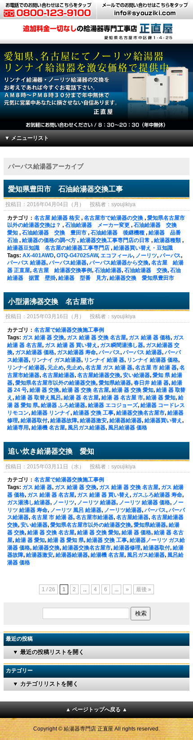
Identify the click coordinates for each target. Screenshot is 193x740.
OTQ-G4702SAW (77, 255)
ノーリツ (146, 255)
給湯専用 (18, 427)
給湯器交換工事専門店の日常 (115, 240)
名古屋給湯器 (58, 375)
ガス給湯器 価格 (34, 352)
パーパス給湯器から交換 (119, 263)
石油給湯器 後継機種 (118, 232)
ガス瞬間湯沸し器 (121, 345)
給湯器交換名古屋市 (140, 413)
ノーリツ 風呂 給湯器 (75, 510)
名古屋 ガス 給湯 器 (108, 367)
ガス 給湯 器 (37, 487)
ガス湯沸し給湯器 (28, 502)
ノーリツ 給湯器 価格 (144, 502)
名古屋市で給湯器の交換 (113, 218)
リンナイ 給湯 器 (104, 360)
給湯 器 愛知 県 (66, 540)
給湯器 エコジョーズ (113, 405)
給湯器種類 (167, 240)
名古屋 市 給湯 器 (156, 367)
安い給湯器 (136, 375)
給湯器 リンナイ (50, 413)
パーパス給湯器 (68, 263)
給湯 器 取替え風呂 (38, 397)
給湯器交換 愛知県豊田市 (142, 278)
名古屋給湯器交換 (98, 375)
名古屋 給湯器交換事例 (62, 270)
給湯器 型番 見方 (82, 278)
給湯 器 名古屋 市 (122, 397)
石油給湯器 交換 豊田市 (54, 232)
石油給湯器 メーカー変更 (97, 225)
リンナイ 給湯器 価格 (152, 360)
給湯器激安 (93, 420)
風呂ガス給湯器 (86, 427)
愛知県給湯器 (115, 383)
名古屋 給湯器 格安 (57, 218)
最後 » (143, 589)
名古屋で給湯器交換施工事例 (69, 330)
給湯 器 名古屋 (81, 397)
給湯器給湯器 (126, 420)
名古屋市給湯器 (95, 517)
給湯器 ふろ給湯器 (63, 405)
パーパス (170, 255)
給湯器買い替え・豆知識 (143, 248)
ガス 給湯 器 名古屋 (51, 495)
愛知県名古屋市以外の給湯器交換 (55, 383)
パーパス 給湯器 (26, 263)
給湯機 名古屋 (48, 427)
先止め (74, 367)
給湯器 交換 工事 (93, 413)
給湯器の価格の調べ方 (49, 240)
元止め (56, 367)
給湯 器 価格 (136, 532)
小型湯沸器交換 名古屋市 (51, 301)
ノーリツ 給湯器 (96, 502)
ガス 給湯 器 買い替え (71, 345)
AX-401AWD (38, 255)
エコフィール (117, 255)
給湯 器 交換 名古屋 (85, 390)
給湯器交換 (46, 548)
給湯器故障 (63, 420)
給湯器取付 (34, 420)
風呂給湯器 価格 (127, 427)
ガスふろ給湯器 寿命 (157, 495)
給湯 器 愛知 (160, 397)
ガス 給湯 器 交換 (43, 337)
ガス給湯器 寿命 (76, 352)
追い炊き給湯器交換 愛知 (51, 451)
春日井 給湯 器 (151, 383)
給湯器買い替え (163, 420)
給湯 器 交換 (44, 390)
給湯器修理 (127, 548)
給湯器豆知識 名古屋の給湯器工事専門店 (58, 248)
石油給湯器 (108, 270)
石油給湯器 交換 (145, 270)
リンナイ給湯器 (26, 367)
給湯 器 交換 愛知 (133, 390)
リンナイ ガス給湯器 (56, 360)
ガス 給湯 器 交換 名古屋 (96, 337)
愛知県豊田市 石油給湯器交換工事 (65, 189)
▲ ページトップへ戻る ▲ (96, 709)
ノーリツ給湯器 (123, 510)
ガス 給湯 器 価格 (150, 337)
